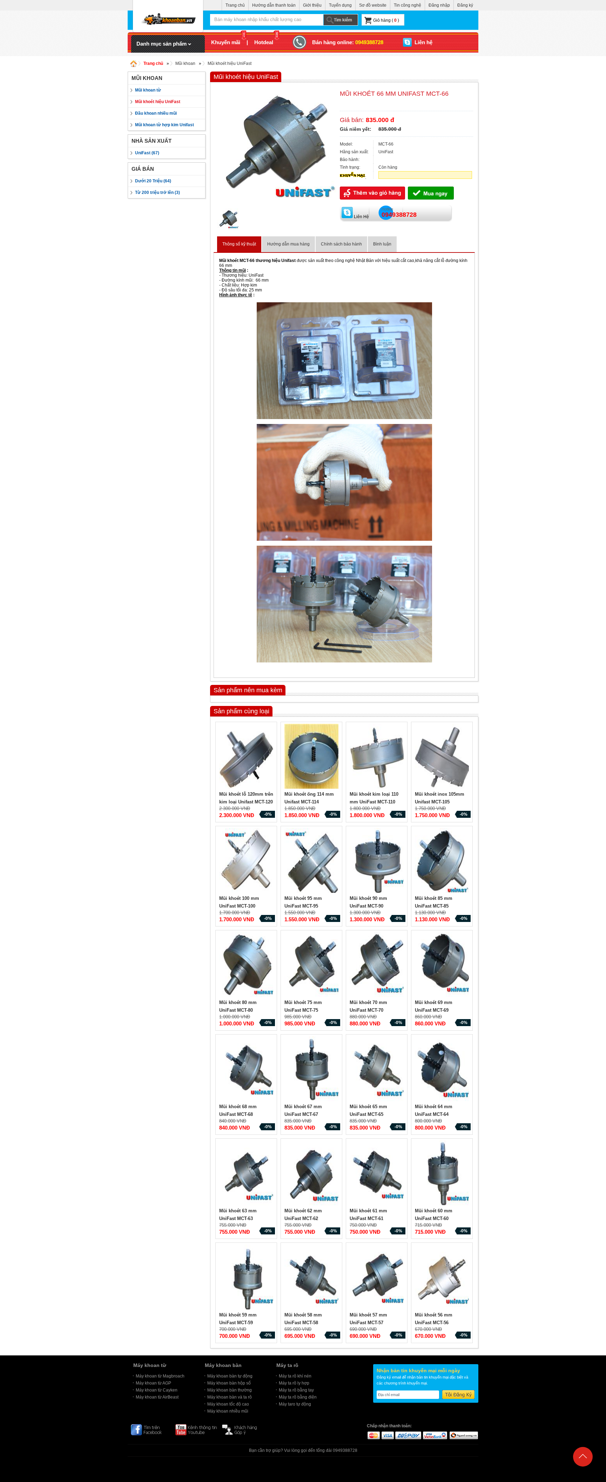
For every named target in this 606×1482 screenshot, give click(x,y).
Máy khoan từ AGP (153, 1383)
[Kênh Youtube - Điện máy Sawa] (196, 1429)
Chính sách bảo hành (341, 244)
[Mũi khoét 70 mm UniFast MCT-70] (378, 965)
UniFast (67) (147, 152)
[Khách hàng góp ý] (243, 1429)
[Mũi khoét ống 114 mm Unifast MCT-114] (312, 757)
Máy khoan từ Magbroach (160, 1376)
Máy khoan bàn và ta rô (229, 1397)
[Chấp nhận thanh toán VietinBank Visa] (435, 1435)
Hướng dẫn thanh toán (274, 5)
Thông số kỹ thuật (239, 244)
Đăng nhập (439, 5)
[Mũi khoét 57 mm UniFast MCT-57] (378, 1278)
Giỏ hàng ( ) (386, 20)
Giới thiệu (312, 5)
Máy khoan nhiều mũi (227, 1411)
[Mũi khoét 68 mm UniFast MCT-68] (247, 1070)
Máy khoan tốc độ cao (228, 1404)
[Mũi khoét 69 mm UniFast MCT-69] (443, 965)
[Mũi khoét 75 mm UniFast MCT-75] (312, 965)
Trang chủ (235, 5)
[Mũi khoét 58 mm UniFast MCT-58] (312, 1278)
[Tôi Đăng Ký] (458, 1394)
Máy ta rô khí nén (295, 1376)
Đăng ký (465, 5)
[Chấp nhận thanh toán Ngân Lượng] (463, 1435)
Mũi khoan (185, 63)
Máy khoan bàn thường (229, 1390)
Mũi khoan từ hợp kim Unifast (164, 124)
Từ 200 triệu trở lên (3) (157, 192)
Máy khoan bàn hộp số (229, 1383)
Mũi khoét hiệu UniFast (229, 63)
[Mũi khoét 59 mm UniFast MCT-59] (247, 1278)
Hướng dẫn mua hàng (288, 244)
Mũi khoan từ (148, 90)
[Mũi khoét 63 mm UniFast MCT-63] (247, 1174)
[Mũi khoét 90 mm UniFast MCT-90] (378, 861)
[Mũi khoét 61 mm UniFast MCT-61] (378, 1174)
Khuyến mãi (225, 42)
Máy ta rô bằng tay (296, 1390)
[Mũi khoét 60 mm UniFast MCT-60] (443, 1174)
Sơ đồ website (372, 5)
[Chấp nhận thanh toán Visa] (387, 1435)
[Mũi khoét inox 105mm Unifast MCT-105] (443, 757)
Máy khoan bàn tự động (229, 1376)
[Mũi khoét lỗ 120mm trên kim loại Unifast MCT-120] (247, 757)
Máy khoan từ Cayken (156, 1390)
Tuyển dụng (340, 5)
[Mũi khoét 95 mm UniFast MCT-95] (312, 861)
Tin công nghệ (407, 5)
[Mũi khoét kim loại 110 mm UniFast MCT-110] (378, 757)
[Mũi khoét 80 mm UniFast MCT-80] (247, 965)
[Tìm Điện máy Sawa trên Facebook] (150, 1429)
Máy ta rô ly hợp (294, 1383)
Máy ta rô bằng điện (298, 1397)
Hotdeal (263, 42)
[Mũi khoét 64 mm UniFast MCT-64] (443, 1070)
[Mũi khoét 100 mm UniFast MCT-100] (247, 861)
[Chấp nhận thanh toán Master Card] (373, 1435)
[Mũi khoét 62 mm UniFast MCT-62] (312, 1174)
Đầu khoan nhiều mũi (156, 113)
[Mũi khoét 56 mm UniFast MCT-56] (443, 1278)
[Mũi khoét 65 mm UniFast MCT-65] (378, 1070)
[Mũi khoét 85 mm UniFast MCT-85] (443, 861)
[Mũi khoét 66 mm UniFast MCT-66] (275, 206)
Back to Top (582, 1473)
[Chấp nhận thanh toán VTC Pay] (408, 1435)
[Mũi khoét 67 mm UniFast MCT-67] (312, 1070)
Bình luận (382, 244)
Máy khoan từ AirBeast (157, 1397)
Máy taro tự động (295, 1404)
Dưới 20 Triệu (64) (153, 180)
